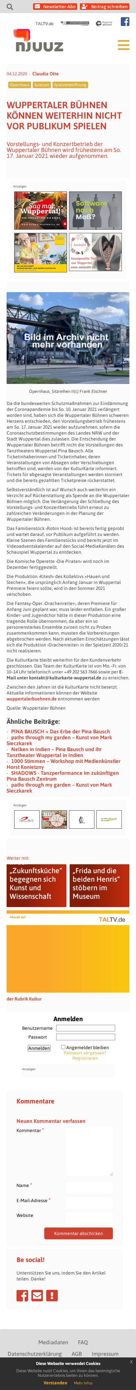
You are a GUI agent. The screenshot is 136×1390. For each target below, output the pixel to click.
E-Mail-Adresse (34, 1200)
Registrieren (85, 1058)
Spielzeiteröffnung (70, 85)
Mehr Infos (83, 1383)
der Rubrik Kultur (24, 998)
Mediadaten (53, 1342)
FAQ (83, 1342)
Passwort (37, 1037)
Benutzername (37, 1028)
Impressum (105, 1354)
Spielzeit (41, 85)
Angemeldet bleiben (87, 1047)
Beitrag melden (52, 1295)
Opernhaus (19, 85)
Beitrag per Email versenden (37, 1295)
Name (24, 1185)
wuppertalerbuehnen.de (32, 698)
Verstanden (55, 1382)
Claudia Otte (45, 73)
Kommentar (30, 1130)
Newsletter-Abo (59, 6)
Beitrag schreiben (109, 6)
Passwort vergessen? (85, 1052)
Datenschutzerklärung (35, 1354)
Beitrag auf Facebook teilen (22, 1295)
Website (25, 1215)
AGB (77, 1354)
